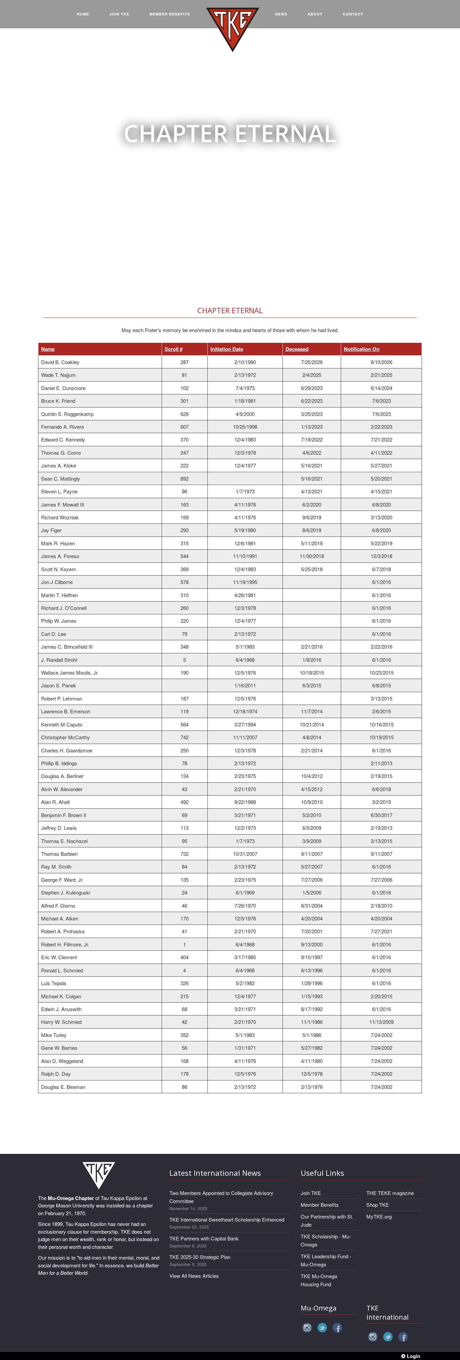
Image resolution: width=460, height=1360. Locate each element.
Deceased (297, 349)
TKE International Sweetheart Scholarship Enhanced (226, 1219)
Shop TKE (377, 1204)
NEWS (281, 14)
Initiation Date (226, 349)
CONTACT (353, 14)
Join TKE (311, 1192)
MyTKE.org (379, 1216)
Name (48, 349)
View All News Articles (194, 1275)
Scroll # (174, 349)
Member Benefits (320, 1204)
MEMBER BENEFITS (170, 14)
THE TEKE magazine (390, 1192)
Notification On (362, 349)
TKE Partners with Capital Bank (204, 1238)
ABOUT (315, 14)
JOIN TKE (119, 14)
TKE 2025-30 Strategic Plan (199, 1256)
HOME (83, 14)
